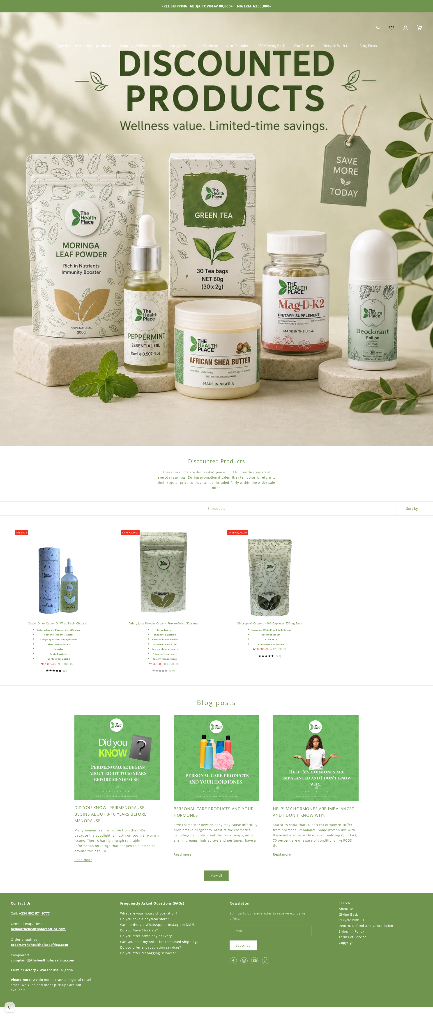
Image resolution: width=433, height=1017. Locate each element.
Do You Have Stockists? (139, 930)
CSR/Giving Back (271, 45)
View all (216, 875)
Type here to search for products (83, 45)
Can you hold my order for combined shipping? (159, 942)
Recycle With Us (337, 45)
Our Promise (207, 45)
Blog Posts (368, 45)
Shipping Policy (351, 931)
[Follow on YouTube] (255, 961)
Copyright (347, 942)
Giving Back (348, 914)
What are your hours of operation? (148, 913)
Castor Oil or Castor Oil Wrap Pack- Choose (57, 623)
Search (344, 903)
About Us (346, 909)
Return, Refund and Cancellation (366, 926)
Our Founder (238, 45)
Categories (179, 45)
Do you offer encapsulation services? (150, 947)
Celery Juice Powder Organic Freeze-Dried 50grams (163, 623)
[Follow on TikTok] (265, 961)
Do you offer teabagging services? (148, 953)
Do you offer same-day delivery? (146, 936)
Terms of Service (352, 937)
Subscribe (243, 945)
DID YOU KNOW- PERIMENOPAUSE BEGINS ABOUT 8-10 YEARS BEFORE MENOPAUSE (110, 814)
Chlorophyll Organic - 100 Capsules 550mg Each (269, 623)
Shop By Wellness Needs (140, 45)
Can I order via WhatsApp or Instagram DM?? (157, 924)
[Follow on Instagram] (244, 961)
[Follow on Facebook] (233, 961)
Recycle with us (351, 920)
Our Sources (304, 45)
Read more (83, 860)
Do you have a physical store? (144, 919)
